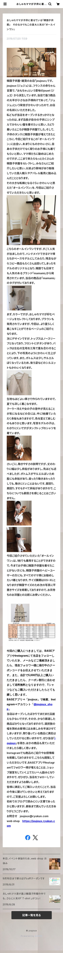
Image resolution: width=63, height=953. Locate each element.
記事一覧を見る (31, 915)
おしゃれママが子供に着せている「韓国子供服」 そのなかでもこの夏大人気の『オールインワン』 (31, 25)
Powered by (28, 936)
